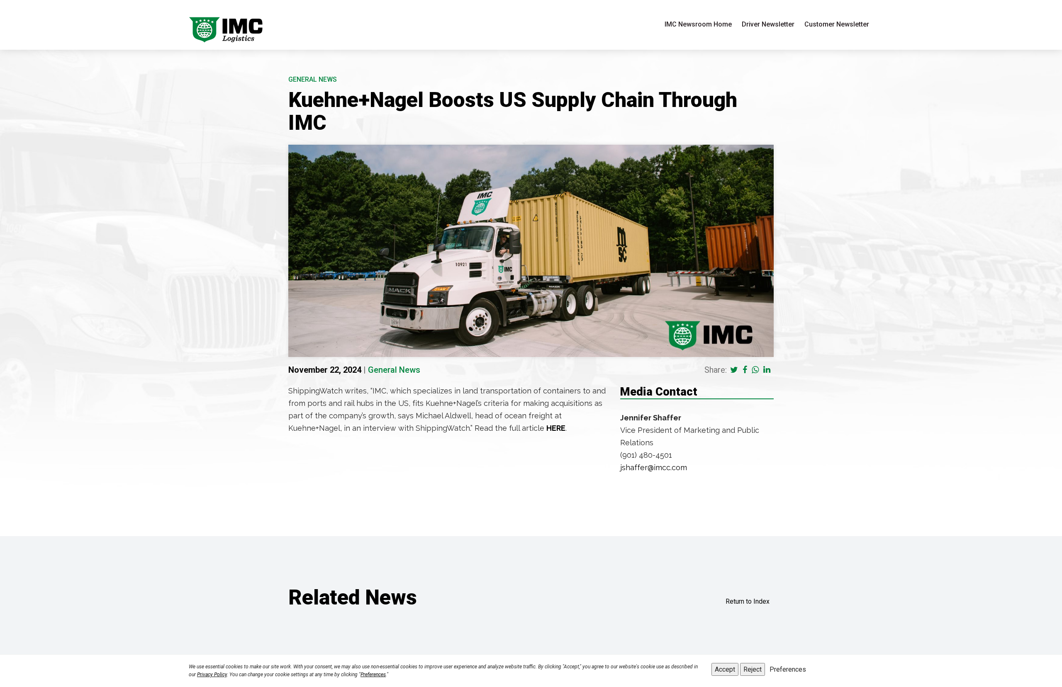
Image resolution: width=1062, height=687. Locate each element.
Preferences (373, 674)
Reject (752, 669)
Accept (725, 669)
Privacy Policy (212, 674)
